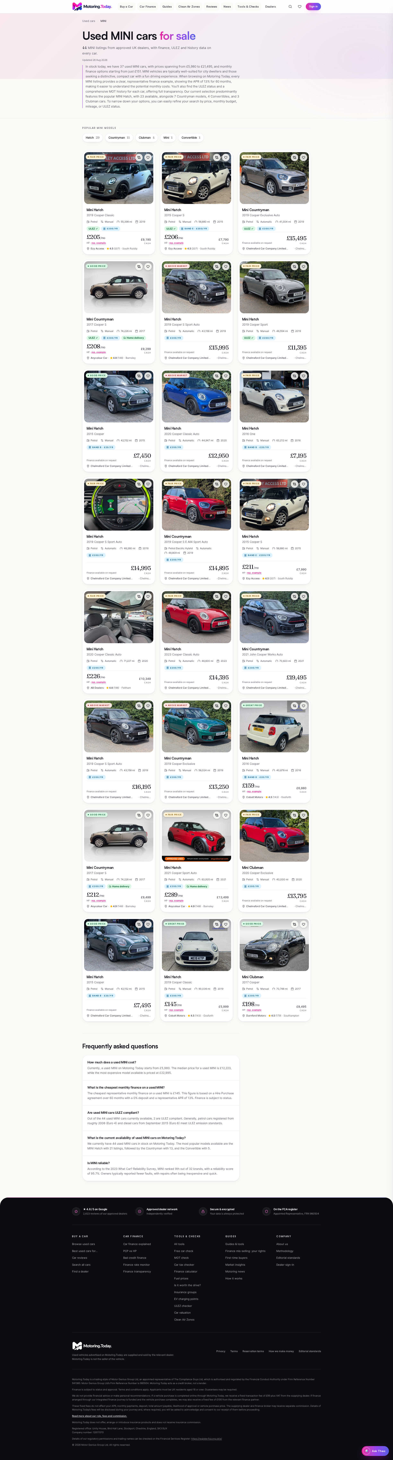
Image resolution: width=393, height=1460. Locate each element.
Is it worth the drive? (187, 1285)
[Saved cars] (300, 6)
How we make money (281, 1351)
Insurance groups (185, 1292)
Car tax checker (184, 1264)
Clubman (147, 137)
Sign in (313, 6)
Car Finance (148, 6)
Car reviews (79, 1257)
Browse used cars (83, 1244)
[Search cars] (290, 6)
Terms (234, 1351)
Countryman (119, 137)
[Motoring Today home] (92, 6)
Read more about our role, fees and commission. (99, 1416)
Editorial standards (288, 1257)
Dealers (270, 6)
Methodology (284, 1251)
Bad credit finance (134, 1257)
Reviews (211, 6)
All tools (179, 1244)
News (227, 6)
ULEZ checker (183, 1305)
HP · (96, 242)
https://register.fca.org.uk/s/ (206, 1438)
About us (282, 1244)
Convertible (191, 137)
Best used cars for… (85, 1251)
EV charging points (186, 1298)
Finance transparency (137, 1271)
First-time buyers (236, 1257)
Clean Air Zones (189, 6)
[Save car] (148, 157)
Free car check (183, 1251)
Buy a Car (126, 6)
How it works (233, 1278)
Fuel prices (181, 1278)
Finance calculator (185, 1271)
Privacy (220, 1351)
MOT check (181, 1257)
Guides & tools (234, 1244)
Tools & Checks (248, 6)
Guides (167, 6)
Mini (168, 137)
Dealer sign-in (285, 1264)
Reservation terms (253, 1351)
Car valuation (182, 1312)
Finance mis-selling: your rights (245, 1251)
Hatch (92, 137)
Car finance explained (137, 1244)
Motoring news (235, 1271)
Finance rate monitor (136, 1264)
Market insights (235, 1264)
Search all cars (81, 1264)
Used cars (88, 21)
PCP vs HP (130, 1251)
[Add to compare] (139, 157)
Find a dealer (80, 1271)
